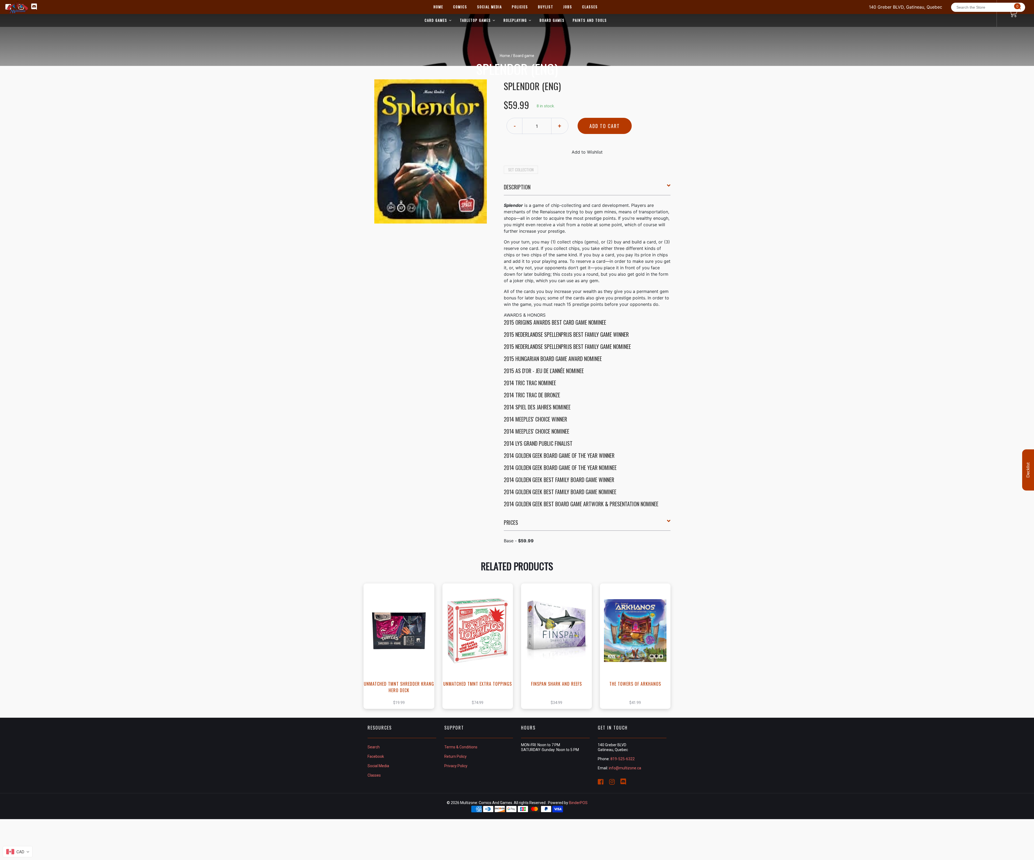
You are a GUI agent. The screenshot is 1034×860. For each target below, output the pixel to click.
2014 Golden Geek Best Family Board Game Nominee (560, 492)
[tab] (587, 189)
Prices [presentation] (511, 522)
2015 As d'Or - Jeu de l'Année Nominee (544, 371)
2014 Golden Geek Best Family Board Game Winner (559, 480)
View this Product (401, 646)
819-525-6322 (622, 759)
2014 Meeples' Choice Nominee (536, 431)
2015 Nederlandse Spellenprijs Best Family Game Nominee (567, 346)
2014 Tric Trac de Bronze (532, 395)
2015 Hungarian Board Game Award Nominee (553, 359)
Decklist (1028, 469)
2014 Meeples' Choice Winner (535, 419)
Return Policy (455, 756)
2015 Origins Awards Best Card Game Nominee (555, 322)
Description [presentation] (517, 187)
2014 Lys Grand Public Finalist (538, 443)
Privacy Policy (455, 766)
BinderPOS (578, 803)
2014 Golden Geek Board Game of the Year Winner (559, 455)
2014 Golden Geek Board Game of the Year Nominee (560, 467)
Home (505, 56)
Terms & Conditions (460, 747)
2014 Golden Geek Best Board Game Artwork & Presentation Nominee (581, 504)
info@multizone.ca (625, 768)
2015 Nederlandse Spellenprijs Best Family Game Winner (566, 334)
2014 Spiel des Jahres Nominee (537, 407)
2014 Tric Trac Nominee (530, 383)
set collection (521, 169)
